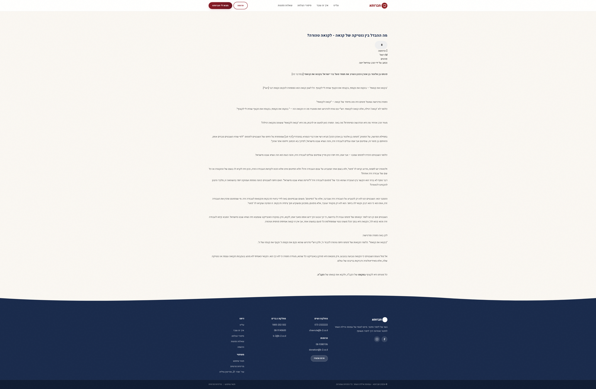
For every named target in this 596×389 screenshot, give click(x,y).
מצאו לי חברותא (220, 5)
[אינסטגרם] (377, 339)
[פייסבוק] (384, 339)
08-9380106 (322, 344)
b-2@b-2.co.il (279, 336)
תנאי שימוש (238, 361)
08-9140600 (280, 330)
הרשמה (240, 347)
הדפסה (382, 51)
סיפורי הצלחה (304, 5)
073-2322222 (321, 324)
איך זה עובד (322, 5)
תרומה (240, 5)
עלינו (336, 5)
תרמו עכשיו (319, 358)
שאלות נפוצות (285, 5)
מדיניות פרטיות (237, 366)
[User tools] (381, 45)
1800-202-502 (279, 324)
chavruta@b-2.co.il (318, 330)
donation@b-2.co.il (318, 349)
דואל (382, 55)
